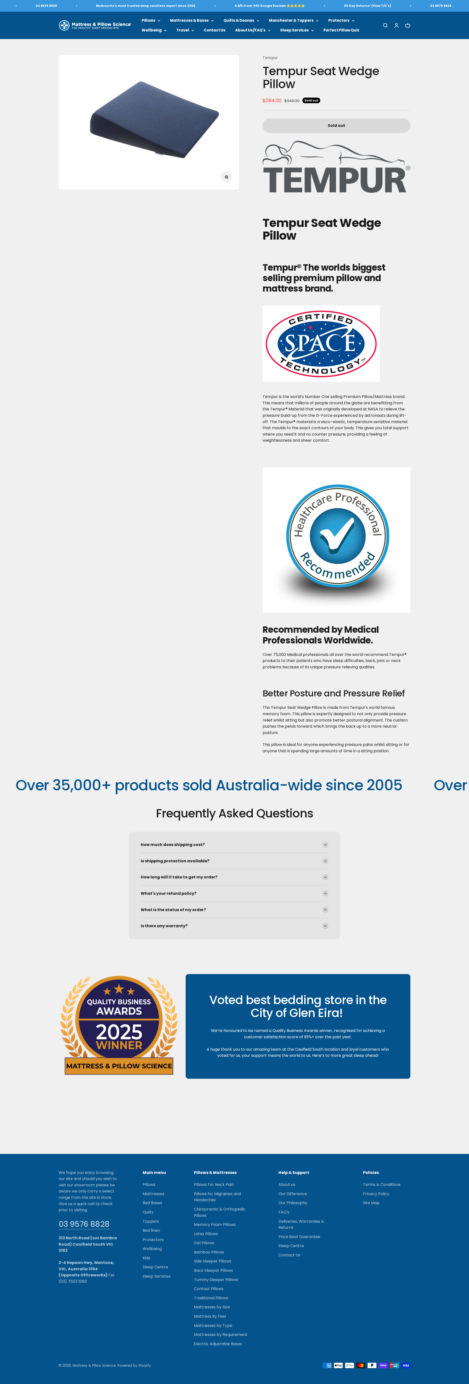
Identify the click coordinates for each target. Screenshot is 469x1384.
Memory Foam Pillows (215, 1224)
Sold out (336, 125)
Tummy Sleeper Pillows (216, 1279)
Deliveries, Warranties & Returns (301, 1225)
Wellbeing (152, 30)
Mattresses (153, 1194)
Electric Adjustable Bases (218, 1344)
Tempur (270, 58)
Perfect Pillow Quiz (341, 30)
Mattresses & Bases (189, 20)
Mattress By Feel (210, 1316)
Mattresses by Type (213, 1325)
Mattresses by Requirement (220, 1334)
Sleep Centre (155, 1267)
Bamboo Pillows (209, 1252)
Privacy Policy (376, 1194)
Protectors (339, 20)
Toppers (151, 1221)
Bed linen (151, 1230)
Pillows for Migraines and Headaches (217, 1197)
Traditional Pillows (211, 1298)
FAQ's (283, 1212)
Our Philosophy (292, 1203)
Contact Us (214, 30)
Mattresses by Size (212, 1307)
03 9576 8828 (84, 1224)
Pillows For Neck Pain (214, 1184)
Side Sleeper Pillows (212, 1261)
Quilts (148, 1212)
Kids (146, 1258)
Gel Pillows (204, 1243)
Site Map (371, 1203)
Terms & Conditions (382, 1184)
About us (286, 1184)
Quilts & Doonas (239, 20)
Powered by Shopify (134, 1365)
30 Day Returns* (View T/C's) (367, 6)
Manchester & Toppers (291, 20)
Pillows (148, 20)
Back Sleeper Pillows (213, 1270)
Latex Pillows (206, 1234)
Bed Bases (152, 1203)
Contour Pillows (209, 1289)
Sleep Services (294, 30)
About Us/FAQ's (250, 30)
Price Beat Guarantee (299, 1237)
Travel (182, 30)
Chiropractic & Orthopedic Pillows (219, 1212)
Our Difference (292, 1194)
